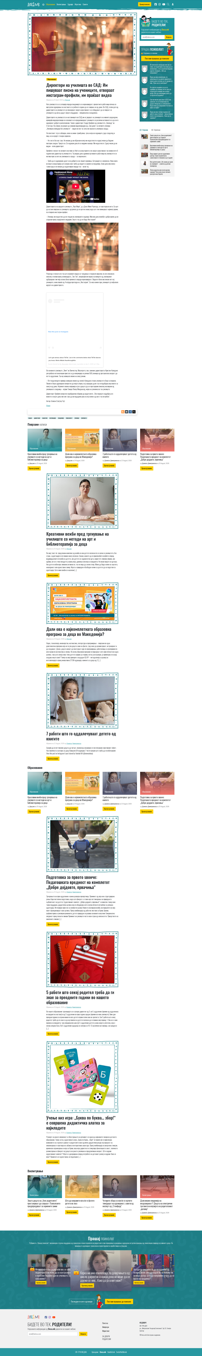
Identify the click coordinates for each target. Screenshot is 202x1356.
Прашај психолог (145, 4)
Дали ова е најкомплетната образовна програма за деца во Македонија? (80, 455)
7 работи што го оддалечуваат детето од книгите (119, 455)
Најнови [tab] (145, 129)
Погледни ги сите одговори (81, 1301)
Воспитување (61, 4)
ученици (77, 418)
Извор (48, 405)
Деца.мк (67, 100)
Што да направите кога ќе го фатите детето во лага (79, 1202)
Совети (85, 4)
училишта (84, 418)
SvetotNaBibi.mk (121, 1352)
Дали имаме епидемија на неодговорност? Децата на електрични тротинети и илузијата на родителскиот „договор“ (156, 1204)
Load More (101, 1225)
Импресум (105, 1327)
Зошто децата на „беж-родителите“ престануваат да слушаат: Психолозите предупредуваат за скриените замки (44, 1203)
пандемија (61, 418)
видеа (30, 418)
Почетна (105, 1323)
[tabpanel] (157, 155)
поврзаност (69, 418)
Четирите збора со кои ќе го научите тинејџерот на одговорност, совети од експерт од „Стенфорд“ (118, 1203)
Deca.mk (103, 1352)
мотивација (53, 418)
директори (37, 418)
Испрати (168, 37)
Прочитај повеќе (34, 468)
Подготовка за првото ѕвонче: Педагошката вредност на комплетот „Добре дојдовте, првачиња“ (155, 456)
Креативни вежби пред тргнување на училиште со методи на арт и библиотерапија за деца (42, 456)
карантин (44, 418)
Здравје (70, 4)
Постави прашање (157, 58)
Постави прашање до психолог (119, 1301)
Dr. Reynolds (64, 364)
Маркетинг (105, 1331)
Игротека (78, 4)
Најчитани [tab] (157, 129)
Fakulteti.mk (111, 1352)
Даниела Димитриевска (111, 460)
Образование (50, 4)
